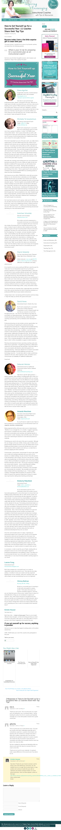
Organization (47, 245)
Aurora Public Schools (37, 824)
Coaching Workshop (44, 20)
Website (20, 809)
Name (22, 803)
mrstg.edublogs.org (22, 124)
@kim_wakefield (25, 485)
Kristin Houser (15, 759)
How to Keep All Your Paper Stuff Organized (28, 690)
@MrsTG (23, 123)
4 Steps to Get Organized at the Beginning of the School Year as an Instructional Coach (51, 223)
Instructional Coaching (49, 243)
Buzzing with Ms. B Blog (23, 583)
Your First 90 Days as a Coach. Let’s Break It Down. (17, 689)
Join (44, 26)
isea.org (28, 259)
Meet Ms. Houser (13, 20)
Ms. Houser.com (6, 824)
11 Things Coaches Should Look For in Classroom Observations (48, 153)
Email (22, 806)
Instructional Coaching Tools (47, 136)
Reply (38, 706)
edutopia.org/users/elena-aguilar (26, 97)
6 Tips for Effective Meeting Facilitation (49, 195)
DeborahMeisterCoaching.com (25, 371)
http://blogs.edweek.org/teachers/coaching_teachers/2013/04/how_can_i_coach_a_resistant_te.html (35, 775)
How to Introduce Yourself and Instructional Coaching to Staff (50, 229)
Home (4, 20)
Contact (35, 20)
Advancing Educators (26, 260)
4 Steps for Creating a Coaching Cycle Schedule (49, 174)
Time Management (48, 251)
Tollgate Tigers (26, 824)
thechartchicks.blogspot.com (12, 566)
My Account (55, 20)
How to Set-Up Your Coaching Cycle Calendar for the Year (50, 211)
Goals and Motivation (49, 240)
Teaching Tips (13, 33)
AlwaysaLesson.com (22, 217)
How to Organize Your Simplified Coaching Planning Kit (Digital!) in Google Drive (49, 216)
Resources (22, 20)
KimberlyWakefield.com (23, 486)
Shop (29, 20)
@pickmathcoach (25, 418)
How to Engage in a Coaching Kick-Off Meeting (50, 206)
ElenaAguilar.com (21, 96)
